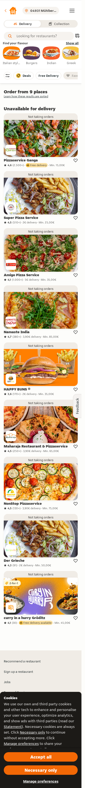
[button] (10, 10)
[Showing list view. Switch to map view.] (77, 36)
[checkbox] (12, 55)
